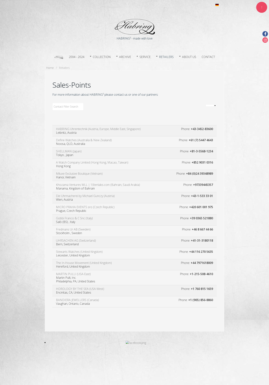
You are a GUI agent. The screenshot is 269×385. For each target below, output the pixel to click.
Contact (208, 57)
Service (145, 57)
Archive (125, 57)
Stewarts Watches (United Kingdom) (79, 252)
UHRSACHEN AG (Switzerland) (76, 240)
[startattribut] (58, 56)
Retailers (166, 57)
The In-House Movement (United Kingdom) (84, 263)
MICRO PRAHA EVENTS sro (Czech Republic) (85, 207)
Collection (102, 57)
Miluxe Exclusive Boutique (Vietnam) (79, 174)
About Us (189, 57)
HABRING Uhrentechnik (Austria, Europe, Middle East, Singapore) (98, 129)
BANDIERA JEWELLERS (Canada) (77, 300)
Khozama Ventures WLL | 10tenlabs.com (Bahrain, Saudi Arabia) (98, 185)
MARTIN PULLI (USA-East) (73, 274)
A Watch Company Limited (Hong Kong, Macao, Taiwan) (92, 162)
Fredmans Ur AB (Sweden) (73, 229)
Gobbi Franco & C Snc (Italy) (74, 218)
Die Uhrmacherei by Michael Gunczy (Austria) (85, 196)
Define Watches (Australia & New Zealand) (84, 140)
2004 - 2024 (76, 57)
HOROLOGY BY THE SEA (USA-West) (80, 289)
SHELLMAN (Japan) (69, 151)
